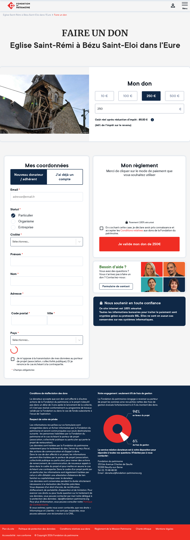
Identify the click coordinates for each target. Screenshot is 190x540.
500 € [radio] (175, 96)
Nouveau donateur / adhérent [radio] (28, 176)
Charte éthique (143, 529)
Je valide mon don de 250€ (139, 244)
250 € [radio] (151, 96)
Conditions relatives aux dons (75, 529)
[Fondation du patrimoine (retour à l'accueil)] (18, 5)
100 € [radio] (127, 96)
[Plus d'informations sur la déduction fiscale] (152, 119)
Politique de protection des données (37, 529)
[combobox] (12, 241)
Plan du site (8, 529)
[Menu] (185, 4)
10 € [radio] (104, 96)
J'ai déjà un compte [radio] (65, 176)
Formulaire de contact (116, 286)
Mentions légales (164, 529)
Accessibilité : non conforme (16, 535)
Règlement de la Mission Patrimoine (113, 529)
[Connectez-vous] (172, 5)
